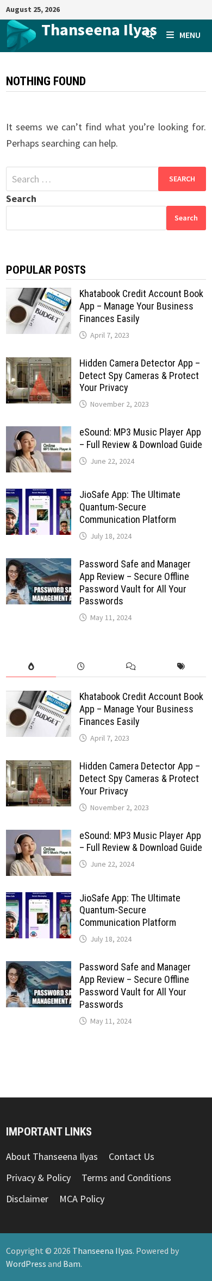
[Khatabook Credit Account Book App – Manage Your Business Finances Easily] (38, 295)
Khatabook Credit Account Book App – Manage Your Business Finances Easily (141, 306)
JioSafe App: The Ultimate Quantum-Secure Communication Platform (129, 507)
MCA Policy (81, 1198)
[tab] (31, 666)
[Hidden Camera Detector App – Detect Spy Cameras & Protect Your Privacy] (38, 364)
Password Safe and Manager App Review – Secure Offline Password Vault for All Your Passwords (135, 582)
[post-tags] (181, 666)
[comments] (131, 666)
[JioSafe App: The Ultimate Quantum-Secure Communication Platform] (38, 496)
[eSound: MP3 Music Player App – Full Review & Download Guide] (38, 433)
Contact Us (131, 1156)
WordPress (26, 1263)
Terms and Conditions (126, 1177)
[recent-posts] (81, 666)
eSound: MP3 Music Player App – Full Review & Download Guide (140, 438)
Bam (71, 1263)
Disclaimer (27, 1198)
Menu (190, 34)
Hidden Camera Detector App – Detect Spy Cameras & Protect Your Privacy (139, 375)
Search (21, 198)
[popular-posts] (31, 666)
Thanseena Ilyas (99, 29)
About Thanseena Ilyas (52, 1156)
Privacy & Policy (38, 1177)
